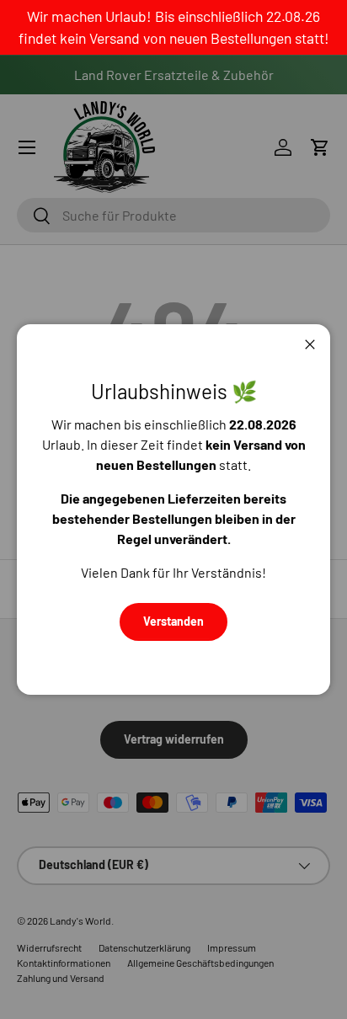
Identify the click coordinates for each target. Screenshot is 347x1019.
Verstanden (173, 621)
